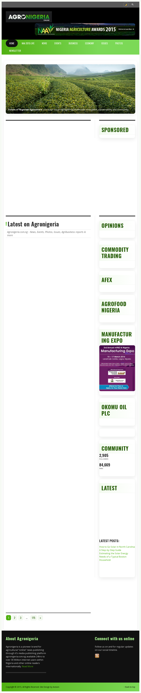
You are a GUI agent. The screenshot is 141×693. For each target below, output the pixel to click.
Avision (56, 687)
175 (33, 618)
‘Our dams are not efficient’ (67, 544)
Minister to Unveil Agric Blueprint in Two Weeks (65, 357)
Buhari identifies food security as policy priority (67, 498)
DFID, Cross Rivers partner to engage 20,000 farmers (68, 405)
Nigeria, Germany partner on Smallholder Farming (67, 454)
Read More (27, 666)
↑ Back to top (129, 687)
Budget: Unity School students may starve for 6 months (66, 311)
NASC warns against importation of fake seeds (66, 581)
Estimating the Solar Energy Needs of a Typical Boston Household (113, 556)
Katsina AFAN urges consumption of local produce (63, 264)
